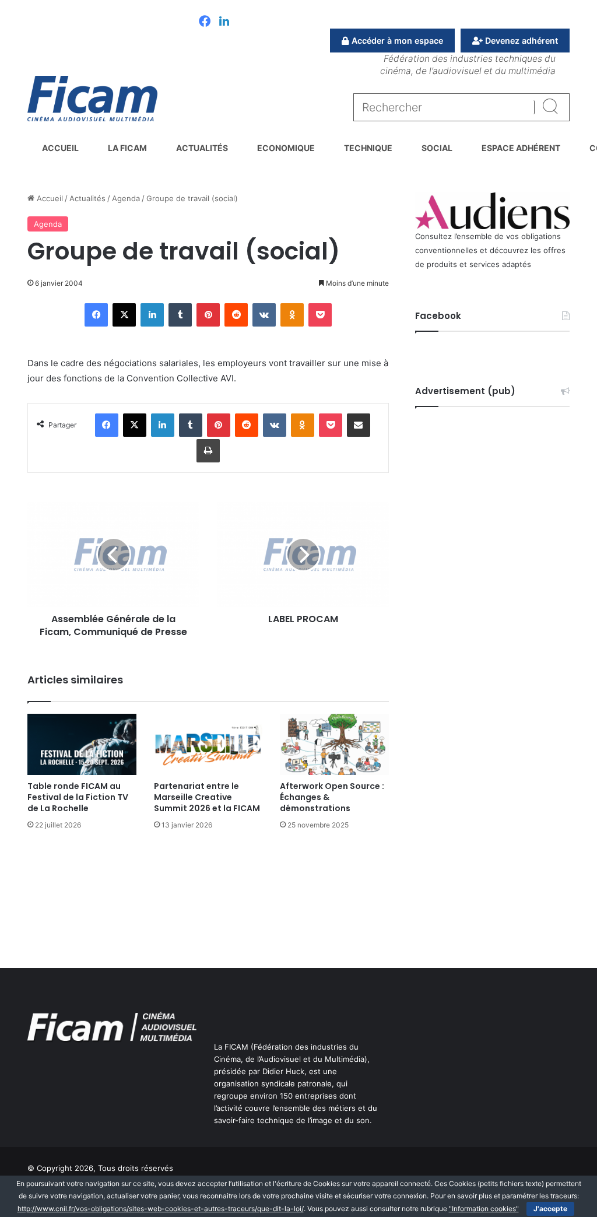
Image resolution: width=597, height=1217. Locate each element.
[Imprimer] (208, 450)
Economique (286, 148)
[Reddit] (236, 315)
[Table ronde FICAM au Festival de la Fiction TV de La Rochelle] (81, 744)
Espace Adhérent (521, 148)
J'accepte (550, 1208)
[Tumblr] (180, 315)
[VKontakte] (264, 315)
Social (437, 148)
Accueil (60, 148)
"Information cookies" (484, 1208)
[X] (124, 315)
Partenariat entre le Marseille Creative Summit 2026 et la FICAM (207, 797)
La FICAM (127, 148)
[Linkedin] (224, 22)
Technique (368, 148)
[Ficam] (92, 98)
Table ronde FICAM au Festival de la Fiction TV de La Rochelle (77, 797)
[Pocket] (320, 315)
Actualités (202, 148)
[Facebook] (204, 22)
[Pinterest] (208, 315)
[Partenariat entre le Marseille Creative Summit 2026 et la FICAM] (208, 744)
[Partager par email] (358, 425)
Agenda (126, 198)
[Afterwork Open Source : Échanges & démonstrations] (334, 744)
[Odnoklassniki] (292, 315)
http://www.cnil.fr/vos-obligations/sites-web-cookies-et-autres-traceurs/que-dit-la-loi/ (160, 1208)
